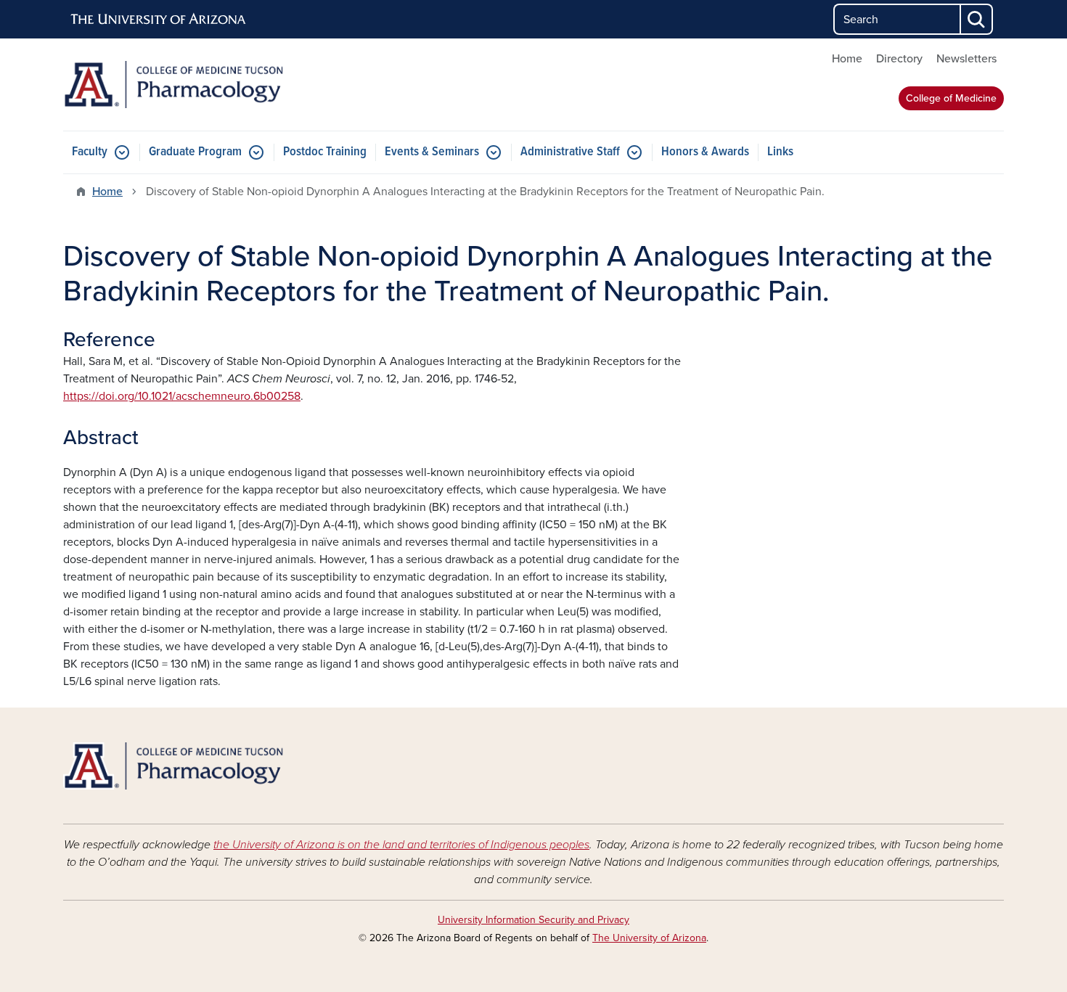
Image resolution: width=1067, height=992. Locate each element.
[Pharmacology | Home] (214, 84)
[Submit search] (977, 19)
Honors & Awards (705, 152)
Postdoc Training (325, 152)
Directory (899, 59)
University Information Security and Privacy (533, 920)
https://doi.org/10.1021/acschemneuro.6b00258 (182, 396)
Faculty (89, 152)
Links (780, 152)
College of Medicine (951, 98)
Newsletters (966, 59)
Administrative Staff (570, 152)
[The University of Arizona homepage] (158, 19)
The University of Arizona (649, 938)
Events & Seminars (432, 152)
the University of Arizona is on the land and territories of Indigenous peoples (401, 844)
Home (847, 59)
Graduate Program (195, 152)
